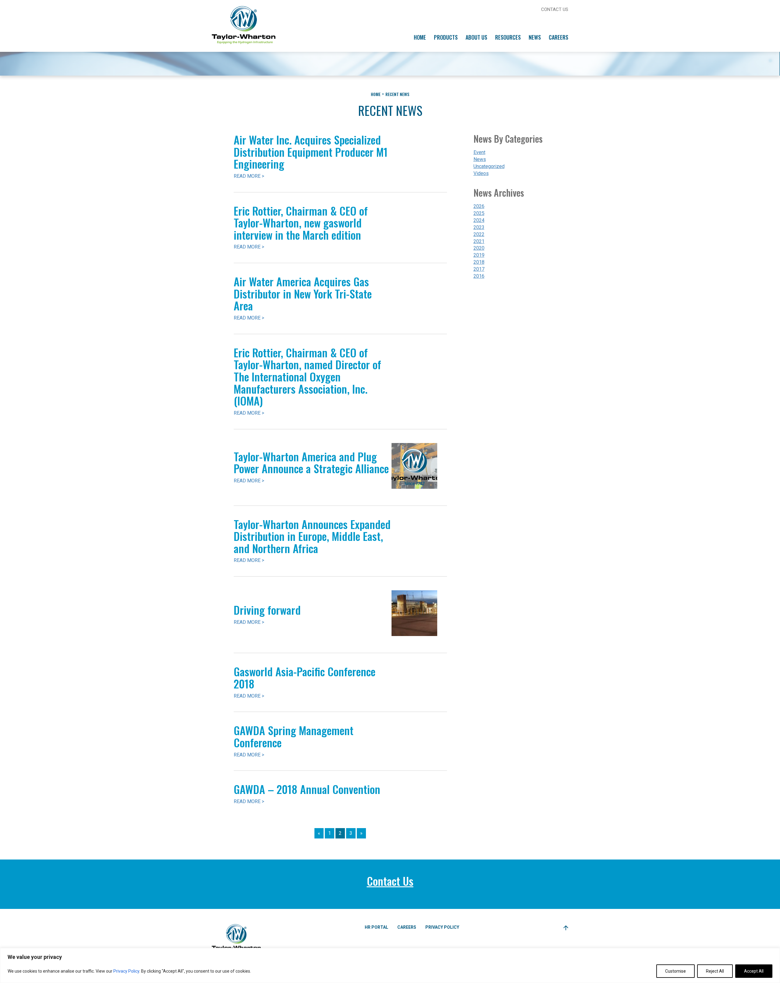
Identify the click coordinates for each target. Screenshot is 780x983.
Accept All (754, 971)
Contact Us (554, 9)
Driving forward (267, 610)
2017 (478, 269)
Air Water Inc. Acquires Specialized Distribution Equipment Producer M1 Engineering (311, 151)
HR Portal (376, 927)
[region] (390, 965)
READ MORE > (249, 176)
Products (446, 37)
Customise (675, 971)
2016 (478, 276)
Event (479, 152)
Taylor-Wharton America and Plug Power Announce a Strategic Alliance (311, 462)
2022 (478, 234)
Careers (558, 37)
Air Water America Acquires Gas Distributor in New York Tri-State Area (303, 293)
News (535, 37)
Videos (481, 173)
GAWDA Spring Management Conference (293, 736)
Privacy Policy (126, 971)
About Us (476, 37)
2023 (478, 227)
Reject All (715, 971)
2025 (478, 213)
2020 (478, 248)
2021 (478, 241)
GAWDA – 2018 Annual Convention (307, 789)
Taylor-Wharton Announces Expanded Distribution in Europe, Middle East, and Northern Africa (312, 536)
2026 (478, 206)
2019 (478, 255)
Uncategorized (489, 166)
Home (420, 37)
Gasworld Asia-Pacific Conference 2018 (304, 677)
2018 (478, 262)
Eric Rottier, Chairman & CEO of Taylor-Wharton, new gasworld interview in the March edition (301, 222)
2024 (478, 220)
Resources (508, 37)
